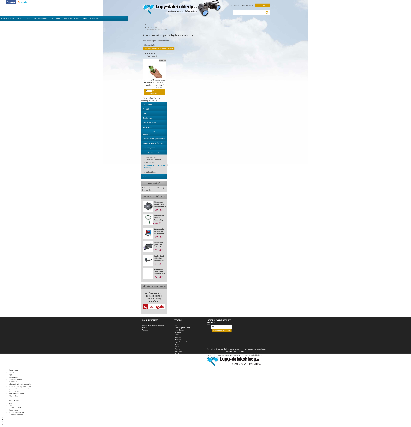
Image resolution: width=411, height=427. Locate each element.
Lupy (145, 113)
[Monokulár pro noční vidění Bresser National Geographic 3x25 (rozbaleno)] (148, 246)
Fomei (176, 335)
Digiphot (177, 332)
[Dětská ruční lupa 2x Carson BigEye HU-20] (148, 220)
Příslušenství (150, 162)
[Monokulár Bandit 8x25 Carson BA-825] (148, 206)
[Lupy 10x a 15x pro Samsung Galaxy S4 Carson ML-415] (155, 71)
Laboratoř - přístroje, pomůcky (150, 133)
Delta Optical (179, 330)
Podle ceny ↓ (152, 56)
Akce (19, 18)
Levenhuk (178, 339)
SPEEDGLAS (178, 351)
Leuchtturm (178, 337)
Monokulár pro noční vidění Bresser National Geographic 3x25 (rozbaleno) (160, 244)
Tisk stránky (152, 101)
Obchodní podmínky (71, 18)
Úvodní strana (7, 18)
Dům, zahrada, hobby (151, 152)
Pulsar (176, 346)
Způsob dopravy (40, 18)
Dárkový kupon (151, 172)
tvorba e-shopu (259, 349)
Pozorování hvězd (149, 123)
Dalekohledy (147, 118)
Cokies (144, 328)
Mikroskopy (147, 127)
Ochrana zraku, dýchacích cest (154, 138)
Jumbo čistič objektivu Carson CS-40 (159, 258)
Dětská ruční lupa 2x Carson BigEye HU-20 (159, 217)
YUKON (177, 353)
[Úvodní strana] (233, 366)
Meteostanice (151, 157)
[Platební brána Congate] (154, 307)
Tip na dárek (55, 18)
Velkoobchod (148, 177)
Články (27, 18)
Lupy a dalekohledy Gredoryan (153, 325)
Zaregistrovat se (247, 5)
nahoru (144, 101)
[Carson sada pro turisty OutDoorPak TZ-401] (148, 233)
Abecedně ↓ (151, 53)
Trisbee (145, 330)
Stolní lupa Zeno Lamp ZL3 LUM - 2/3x (160, 271)
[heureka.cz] (22, 3)
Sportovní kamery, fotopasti (153, 143)
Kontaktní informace (92, 18)
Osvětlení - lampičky (153, 160)
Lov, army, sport (149, 148)
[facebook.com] (11, 3)
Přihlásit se (235, 5)
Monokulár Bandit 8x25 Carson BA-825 (160, 204)
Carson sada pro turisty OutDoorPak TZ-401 (159, 231)
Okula (176, 344)
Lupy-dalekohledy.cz (182, 342)
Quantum (178, 349)
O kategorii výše (149, 45)
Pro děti (146, 109)
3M (175, 325)
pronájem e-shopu (233, 351)
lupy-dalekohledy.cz (224, 349)
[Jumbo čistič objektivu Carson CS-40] (148, 260)
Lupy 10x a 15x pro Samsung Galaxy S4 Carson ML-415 (154, 81)
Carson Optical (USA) (182, 328)
